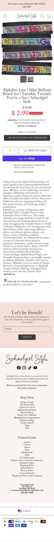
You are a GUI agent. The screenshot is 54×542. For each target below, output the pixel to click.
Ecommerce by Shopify (34, 518)
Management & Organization (27, 417)
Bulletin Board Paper (27, 410)
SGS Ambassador (26, 457)
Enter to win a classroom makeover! (27, 460)
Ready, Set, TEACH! (27, 415)
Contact (27, 444)
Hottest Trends (27, 402)
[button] (5, 16)
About (27, 447)
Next (51, 48)
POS (21, 518)
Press (27, 450)
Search (27, 442)
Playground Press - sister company (27, 476)
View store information (23, 172)
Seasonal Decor (27, 412)
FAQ (27, 455)
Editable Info (27, 452)
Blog (27, 425)
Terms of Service (27, 473)
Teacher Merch (27, 423)
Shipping (13, 120)
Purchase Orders (27, 463)
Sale (27, 428)
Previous (3, 48)
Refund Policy (27, 468)
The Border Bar (27, 405)
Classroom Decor (27, 407)
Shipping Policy (27, 465)
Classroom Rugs (27, 420)
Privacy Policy (27, 470)
